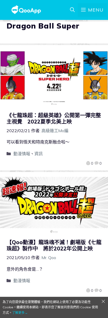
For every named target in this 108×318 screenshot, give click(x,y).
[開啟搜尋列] (72, 10)
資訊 (38, 153)
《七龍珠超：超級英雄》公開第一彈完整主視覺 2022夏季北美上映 (54, 118)
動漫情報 (21, 153)
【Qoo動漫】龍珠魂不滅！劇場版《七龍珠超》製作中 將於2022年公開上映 (54, 245)
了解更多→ (20, 313)
